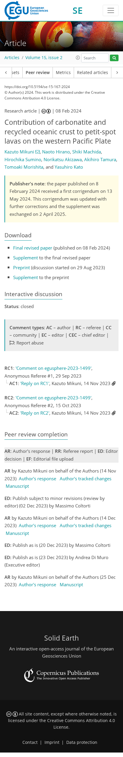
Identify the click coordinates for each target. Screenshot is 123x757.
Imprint (51, 742)
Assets (13, 72)
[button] (78, 57)
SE (78, 10)
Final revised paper (32, 248)
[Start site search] (114, 58)
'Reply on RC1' (34, 383)
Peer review (38, 72)
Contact (30, 742)
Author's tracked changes (85, 478)
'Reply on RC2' (34, 413)
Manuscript (17, 486)
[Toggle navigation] (111, 10)
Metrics (63, 72)
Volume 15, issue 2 (43, 57)
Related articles (92, 72)
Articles (11, 57)
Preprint (21, 267)
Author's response (37, 478)
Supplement (25, 258)
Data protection (81, 742)
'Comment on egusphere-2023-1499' (53, 368)
